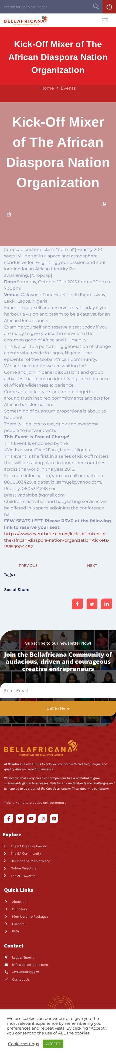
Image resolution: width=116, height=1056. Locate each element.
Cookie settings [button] (23, 1043)
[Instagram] (42, 818)
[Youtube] (31, 818)
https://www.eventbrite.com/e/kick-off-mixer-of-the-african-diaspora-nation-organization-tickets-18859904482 (57, 540)
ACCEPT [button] (53, 1043)
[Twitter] (20, 818)
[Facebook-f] (8, 818)
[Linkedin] (54, 818)
